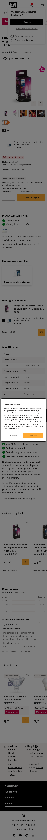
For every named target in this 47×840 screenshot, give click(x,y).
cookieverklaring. (13, 428)
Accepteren (33, 435)
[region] (23, 420)
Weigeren (13, 435)
